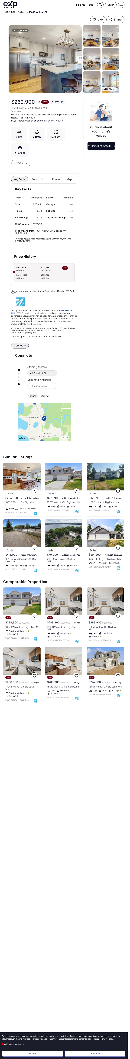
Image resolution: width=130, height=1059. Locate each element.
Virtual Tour (23, 162)
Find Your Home (84, 4)
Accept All (32, 1053)
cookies (12, 1036)
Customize (95, 1053)
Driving (32, 395)
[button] (45, 59)
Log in (110, 4)
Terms (94, 1039)
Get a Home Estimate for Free (101, 146)
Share (118, 19)
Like (100, 19)
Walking (45, 395)
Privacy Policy (107, 1039)
